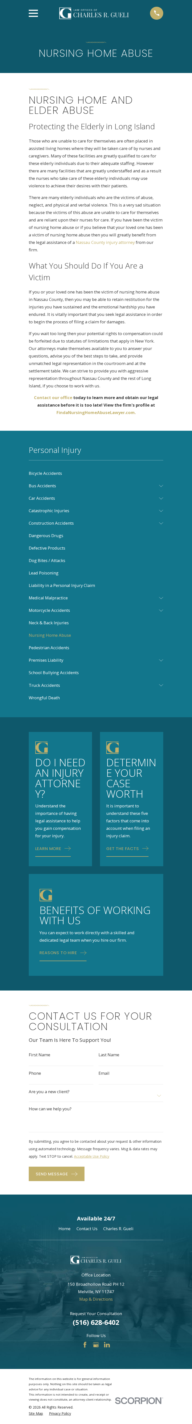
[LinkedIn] (107, 1345)
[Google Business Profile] (96, 1345)
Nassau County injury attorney (105, 242)
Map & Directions (96, 1299)
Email (104, 1073)
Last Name (108, 1055)
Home (64, 1228)
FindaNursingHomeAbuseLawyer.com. (96, 412)
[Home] (94, 13)
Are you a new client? (49, 1092)
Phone (35, 1073)
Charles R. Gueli (118, 1228)
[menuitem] (96, 473)
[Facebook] (85, 1345)
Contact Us (87, 1228)
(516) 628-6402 (96, 1322)
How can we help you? (50, 1109)
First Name (39, 1055)
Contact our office (53, 397)
